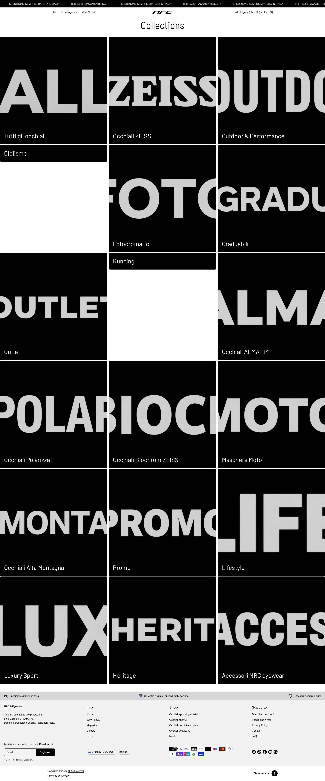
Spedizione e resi (261, 719)
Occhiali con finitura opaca (183, 725)
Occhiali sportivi (178, 719)
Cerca (90, 736)
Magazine (92, 725)
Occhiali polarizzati (179, 730)
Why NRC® (88, 12)
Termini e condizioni (263, 714)
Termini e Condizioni (24, 760)
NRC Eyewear (76, 770)
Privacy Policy (260, 725)
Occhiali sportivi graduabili (183, 714)
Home (90, 714)
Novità (172, 736)
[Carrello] (271, 12)
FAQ (254, 736)
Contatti (91, 730)
